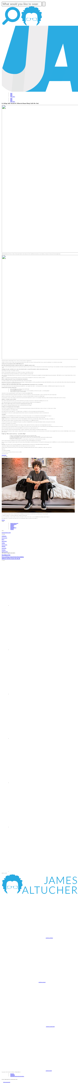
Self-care (12, 525)
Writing (12, 528)
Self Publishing (13, 527)
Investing (12, 524)
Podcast (11, 94)
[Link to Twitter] (32, 738)
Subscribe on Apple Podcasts (50, 1026)
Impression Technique (14, 523)
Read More (3, 519)
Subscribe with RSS (49, 1070)
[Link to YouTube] (32, 782)
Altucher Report (12, 96)
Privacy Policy (12, 1074)
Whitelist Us (12, 1073)
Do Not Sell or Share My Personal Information (17, 1076)
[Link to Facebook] (32, 605)
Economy (12, 526)
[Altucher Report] (31, 25)
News (11, 95)
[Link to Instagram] (32, 871)
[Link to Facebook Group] (32, 649)
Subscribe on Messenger (49, 937)
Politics (12, 529)
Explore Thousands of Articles (6, 532)
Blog (11, 93)
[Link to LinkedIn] (32, 694)
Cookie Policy (12, 1075)
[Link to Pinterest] (32, 827)
